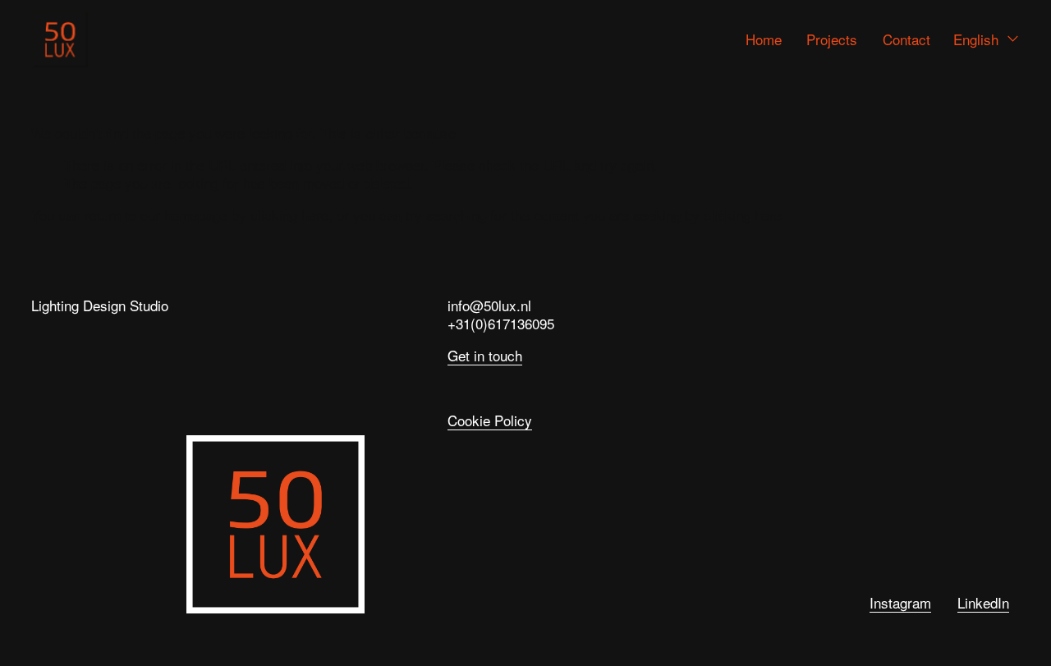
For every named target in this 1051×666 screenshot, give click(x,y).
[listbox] (986, 39)
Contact (906, 39)
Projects (831, 39)
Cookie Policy (489, 420)
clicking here (289, 214)
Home (764, 39)
